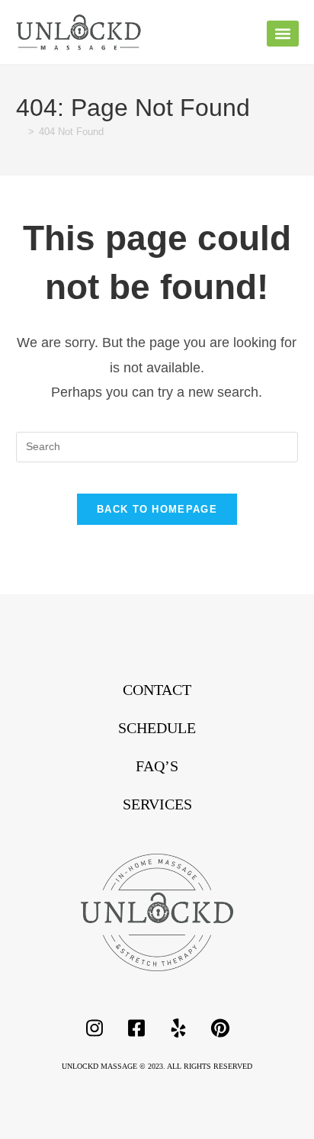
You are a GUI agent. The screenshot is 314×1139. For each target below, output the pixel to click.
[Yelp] (178, 1028)
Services (157, 804)
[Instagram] (94, 1028)
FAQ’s (157, 766)
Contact (157, 689)
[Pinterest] (220, 1028)
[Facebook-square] (136, 1028)
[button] (283, 34)
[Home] (20, 131)
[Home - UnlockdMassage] (78, 32)
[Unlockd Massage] (157, 912)
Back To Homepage (157, 509)
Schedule (157, 727)
